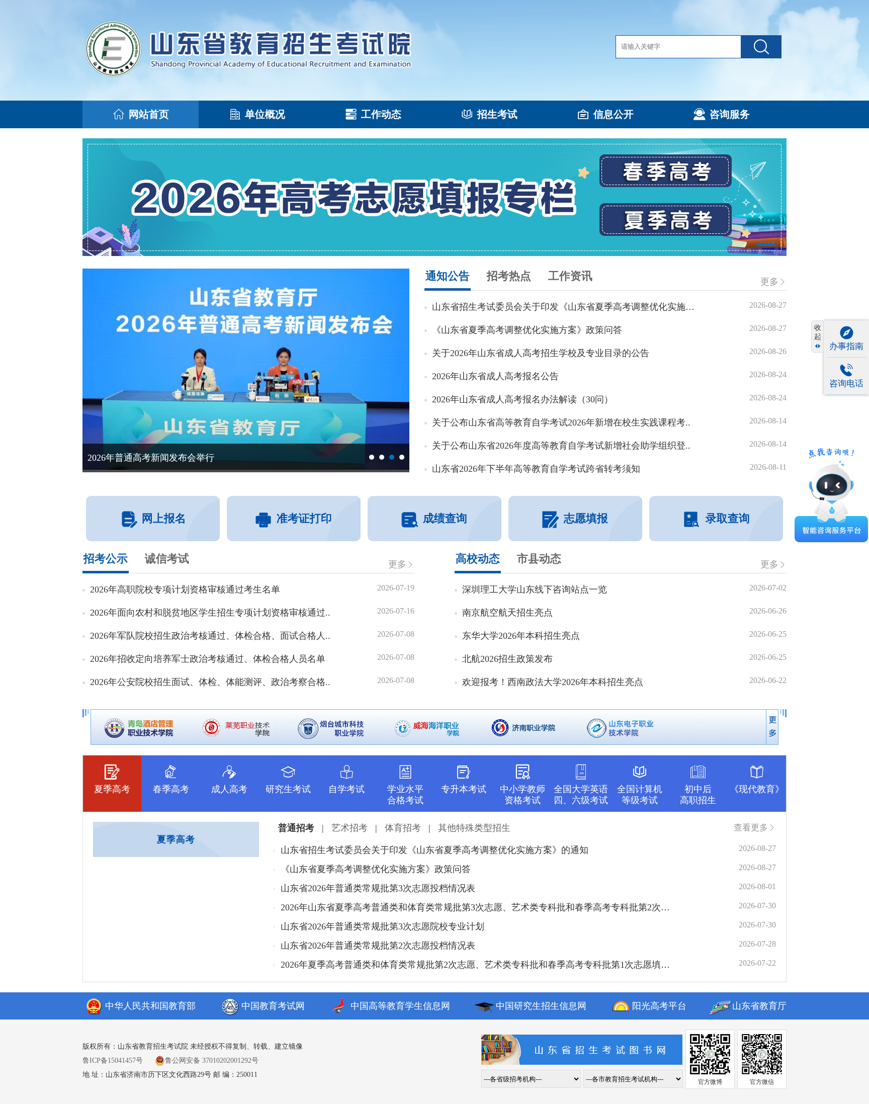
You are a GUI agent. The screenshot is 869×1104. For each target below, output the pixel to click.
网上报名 (164, 518)
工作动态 (381, 114)
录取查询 (728, 518)
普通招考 (296, 828)
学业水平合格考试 (405, 794)
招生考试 (497, 114)
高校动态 (478, 558)
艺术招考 (349, 828)
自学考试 (346, 789)
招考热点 (509, 276)
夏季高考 (112, 789)
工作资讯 (570, 276)
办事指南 (846, 346)
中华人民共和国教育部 (150, 1006)
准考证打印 (304, 518)
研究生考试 (288, 789)
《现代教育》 (757, 789)
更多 (769, 282)
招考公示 (105, 558)
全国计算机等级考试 (639, 794)
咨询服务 (730, 114)
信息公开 (613, 114)
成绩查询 (445, 518)
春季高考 (171, 789)
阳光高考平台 (659, 1006)
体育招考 (403, 828)
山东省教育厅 (759, 1006)
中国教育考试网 (273, 1006)
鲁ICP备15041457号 (112, 1060)
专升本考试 (463, 789)
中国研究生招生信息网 (541, 1006)
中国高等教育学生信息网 (400, 1006)
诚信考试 (167, 558)
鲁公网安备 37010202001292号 (211, 1060)
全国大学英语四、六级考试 (581, 794)
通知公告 (447, 276)
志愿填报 (586, 518)
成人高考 (229, 789)
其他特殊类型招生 (474, 828)
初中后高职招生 (698, 794)
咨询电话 (846, 383)
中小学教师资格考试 (522, 794)
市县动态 (539, 558)
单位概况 (265, 114)
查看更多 (751, 827)
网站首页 (149, 114)
